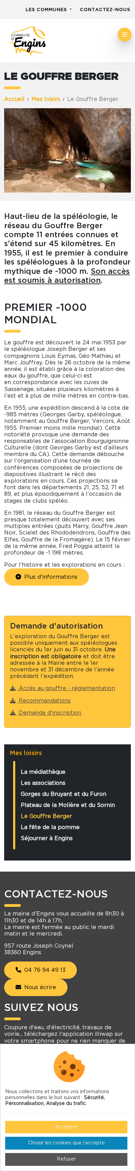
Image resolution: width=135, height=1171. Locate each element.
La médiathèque (43, 772)
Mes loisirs (46, 99)
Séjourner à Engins (47, 838)
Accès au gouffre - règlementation (66, 688)
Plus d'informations (50, 577)
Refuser (66, 1159)
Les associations (43, 783)
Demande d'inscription (49, 713)
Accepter (66, 1127)
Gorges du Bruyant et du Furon (63, 794)
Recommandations (44, 701)
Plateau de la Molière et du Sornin (68, 805)
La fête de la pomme (50, 827)
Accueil (14, 99)
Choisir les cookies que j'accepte (66, 1143)
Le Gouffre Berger (46, 816)
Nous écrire (39, 987)
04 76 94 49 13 (43, 970)
